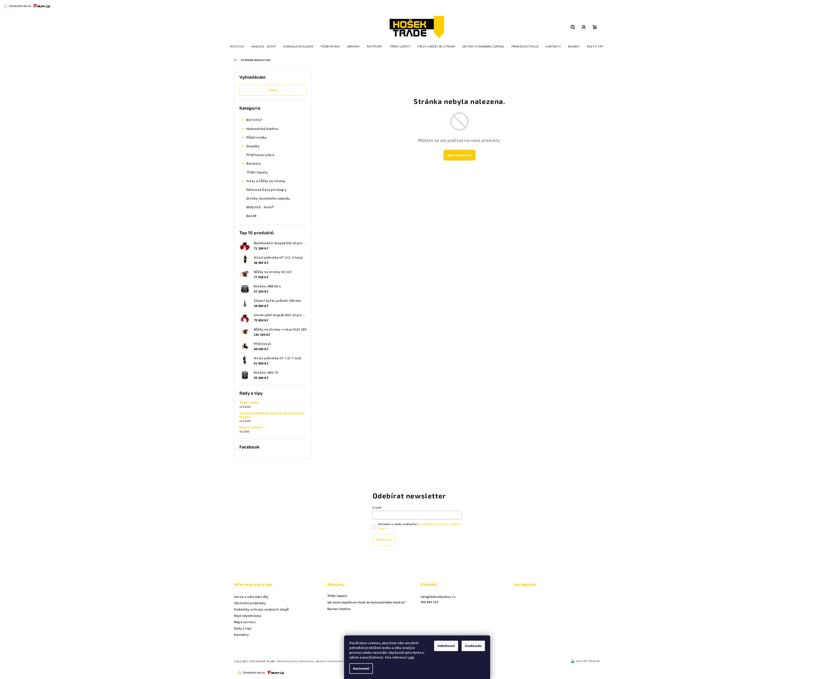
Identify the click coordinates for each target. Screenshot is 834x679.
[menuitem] (237, 47)
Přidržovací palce (260, 155)
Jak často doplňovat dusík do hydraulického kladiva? (272, 415)
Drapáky (253, 146)
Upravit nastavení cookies (335, 661)
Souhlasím (473, 645)
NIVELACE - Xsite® (260, 207)
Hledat (273, 90)
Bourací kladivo (251, 427)
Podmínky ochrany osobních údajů (261, 609)
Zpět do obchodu (459, 155)
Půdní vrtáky (256, 137)
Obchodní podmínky (250, 603)
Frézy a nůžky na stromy (265, 181)
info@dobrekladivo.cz (438, 596)
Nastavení (361, 668)
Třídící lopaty (257, 172)
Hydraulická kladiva (262, 128)
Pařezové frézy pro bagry (266, 189)
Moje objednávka (247, 615)
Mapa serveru (245, 622)
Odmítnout (446, 645)
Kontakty (241, 634)
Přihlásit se (384, 540)
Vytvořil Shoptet (588, 661)
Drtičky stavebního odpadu (268, 198)
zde (411, 657)
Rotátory (253, 163)
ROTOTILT (254, 120)
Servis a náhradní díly (251, 596)
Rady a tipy (243, 628)
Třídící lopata (249, 402)
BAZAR (251, 216)
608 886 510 (429, 602)
